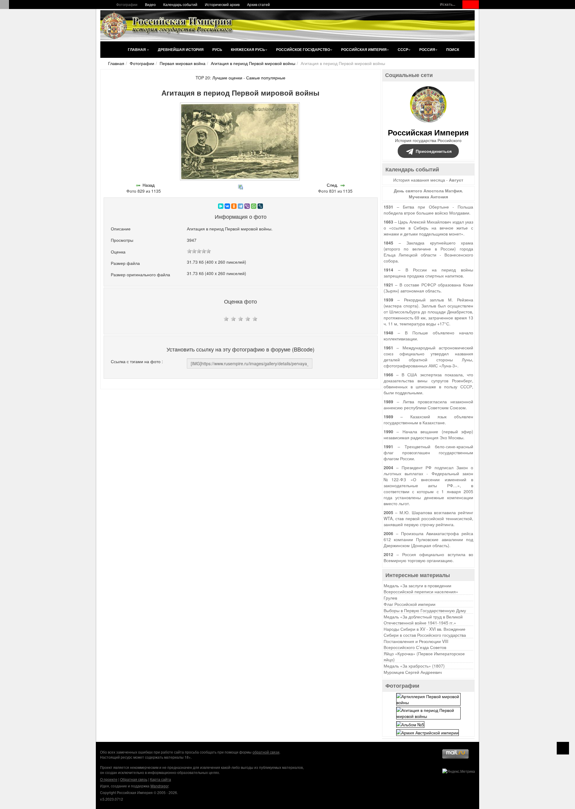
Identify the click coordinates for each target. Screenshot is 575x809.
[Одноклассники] (234, 206)
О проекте (108, 779)
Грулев (390, 598)
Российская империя (364, 49)
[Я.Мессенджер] (220, 206)
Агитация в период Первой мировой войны (253, 63)
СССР (403, 49)
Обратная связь (133, 779)
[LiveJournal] (260, 206)
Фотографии (126, 4)
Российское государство (303, 49)
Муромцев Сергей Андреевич (413, 672)
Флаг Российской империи (409, 604)
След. (332, 185)
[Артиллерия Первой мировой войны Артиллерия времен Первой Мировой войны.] (428, 699)
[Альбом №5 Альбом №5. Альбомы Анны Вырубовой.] (410, 724)
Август (456, 180)
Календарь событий (180, 4)
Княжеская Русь (248, 49)
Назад (149, 185)
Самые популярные (265, 78)
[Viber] (247, 206)
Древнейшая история (181, 49)
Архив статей (258, 4)
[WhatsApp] (253, 206)
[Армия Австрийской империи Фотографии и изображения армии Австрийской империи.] (427, 732)
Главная (137, 49)
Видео (150, 4)
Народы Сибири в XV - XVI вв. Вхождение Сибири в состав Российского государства (425, 632)
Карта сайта (160, 779)
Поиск (452, 49)
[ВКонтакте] (227, 206)
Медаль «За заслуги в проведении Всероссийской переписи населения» (421, 588)
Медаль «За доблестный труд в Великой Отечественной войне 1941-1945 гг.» (423, 620)
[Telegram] (240, 206)
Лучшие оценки (227, 78)
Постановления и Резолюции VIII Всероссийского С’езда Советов (416, 644)
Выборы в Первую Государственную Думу (425, 610)
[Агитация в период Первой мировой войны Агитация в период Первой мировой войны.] (428, 713)
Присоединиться (434, 151)
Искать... (447, 4)
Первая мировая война (182, 63)
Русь (217, 49)
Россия (427, 49)
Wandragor (159, 785)
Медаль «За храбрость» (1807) (414, 666)
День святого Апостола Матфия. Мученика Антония (428, 194)
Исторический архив (222, 4)
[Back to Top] (563, 748)
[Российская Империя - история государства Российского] (167, 25)
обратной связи (265, 751)
